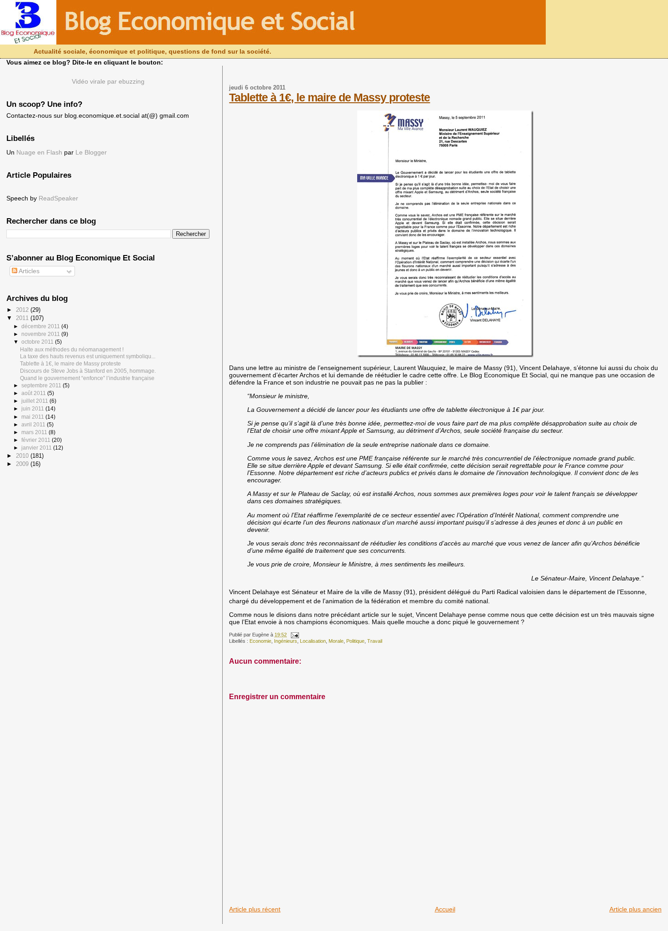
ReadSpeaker (58, 198)
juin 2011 (33, 408)
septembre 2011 (42, 385)
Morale (336, 641)
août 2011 (34, 393)
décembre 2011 (41, 326)
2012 (23, 309)
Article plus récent (254, 909)
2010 (23, 455)
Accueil (445, 909)
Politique (355, 641)
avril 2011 (34, 424)
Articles (28, 271)
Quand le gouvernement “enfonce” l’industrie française (87, 378)
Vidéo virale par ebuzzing (108, 81)
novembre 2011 (41, 334)
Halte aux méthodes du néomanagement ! (72, 349)
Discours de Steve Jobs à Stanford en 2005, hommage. (88, 371)
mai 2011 (33, 417)
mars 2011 (35, 432)
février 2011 (36, 440)
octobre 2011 (38, 342)
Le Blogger (91, 152)
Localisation (313, 641)
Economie (260, 641)
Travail (374, 641)
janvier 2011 (37, 448)
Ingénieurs (285, 641)
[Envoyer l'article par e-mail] (293, 634)
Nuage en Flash (39, 152)
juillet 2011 (35, 401)
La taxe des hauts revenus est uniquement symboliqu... (87, 356)
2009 (23, 463)
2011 (23, 318)
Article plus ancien (635, 909)
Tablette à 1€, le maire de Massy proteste (329, 97)
